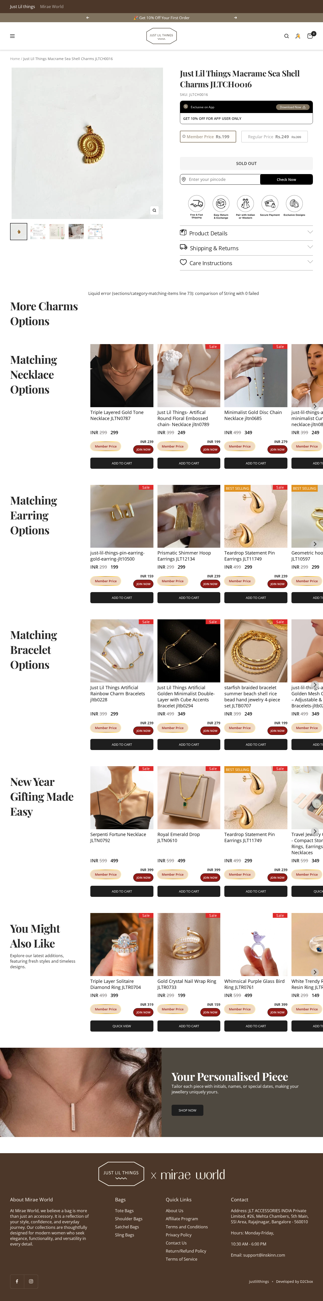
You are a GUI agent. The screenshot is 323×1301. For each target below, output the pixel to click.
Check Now (286, 179)
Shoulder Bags (129, 1219)
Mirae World (52, 6)
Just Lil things (22, 6)
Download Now (290, 107)
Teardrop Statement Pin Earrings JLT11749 (249, 556)
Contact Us (176, 1243)
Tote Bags (124, 1210)
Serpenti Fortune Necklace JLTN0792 (118, 837)
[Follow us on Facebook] (17, 1281)
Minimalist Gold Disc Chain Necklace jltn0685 (253, 415)
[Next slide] (315, 406)
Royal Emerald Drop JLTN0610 (178, 837)
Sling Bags (124, 1235)
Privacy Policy (179, 1235)
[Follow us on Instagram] (31, 1281)
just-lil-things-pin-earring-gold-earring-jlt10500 (117, 556)
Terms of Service (181, 1259)
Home (15, 58)
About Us (174, 1210)
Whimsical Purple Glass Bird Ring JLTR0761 (254, 984)
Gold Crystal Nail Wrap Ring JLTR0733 (186, 984)
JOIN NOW (143, 449)
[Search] (286, 36)
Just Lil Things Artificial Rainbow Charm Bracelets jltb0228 (117, 693)
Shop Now (187, 1110)
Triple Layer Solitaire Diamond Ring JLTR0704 (115, 984)
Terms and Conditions (187, 1227)
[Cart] (310, 36)
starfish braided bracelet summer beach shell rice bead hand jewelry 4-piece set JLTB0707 (252, 696)
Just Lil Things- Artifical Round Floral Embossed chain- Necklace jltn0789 (183, 418)
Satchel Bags (127, 1227)
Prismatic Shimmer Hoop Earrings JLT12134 (184, 556)
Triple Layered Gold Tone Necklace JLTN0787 (117, 415)
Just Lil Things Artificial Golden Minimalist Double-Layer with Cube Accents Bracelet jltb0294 (186, 696)
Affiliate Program (182, 1219)
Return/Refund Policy (186, 1251)
